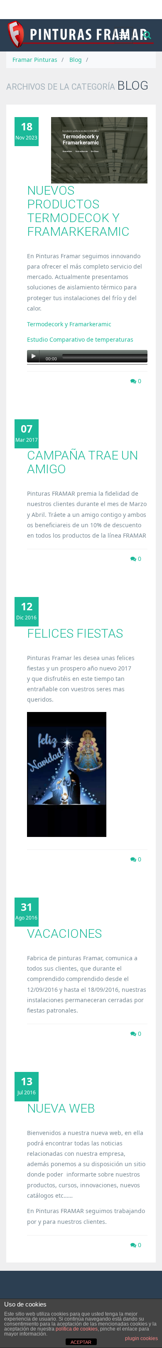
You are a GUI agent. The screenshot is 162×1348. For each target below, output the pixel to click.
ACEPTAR (81, 1342)
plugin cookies (141, 1338)
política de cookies (77, 1329)
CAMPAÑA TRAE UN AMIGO (82, 462)
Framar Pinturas (34, 60)
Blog (75, 60)
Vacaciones (64, 933)
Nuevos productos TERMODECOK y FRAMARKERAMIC (78, 211)
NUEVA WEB (61, 1108)
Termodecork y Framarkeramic (69, 324)
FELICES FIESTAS (75, 633)
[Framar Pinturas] (81, 35)
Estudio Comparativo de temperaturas (80, 339)
